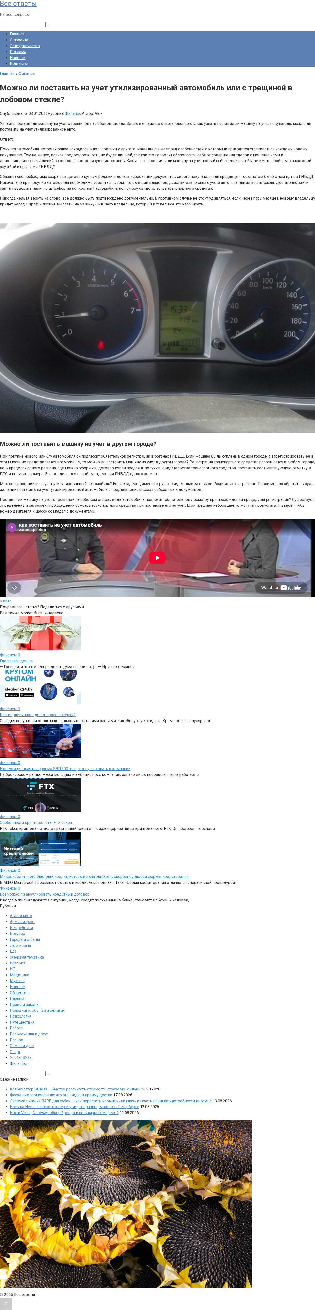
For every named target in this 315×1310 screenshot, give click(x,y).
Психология (21, 1016)
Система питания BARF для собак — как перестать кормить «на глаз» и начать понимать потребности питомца (111, 1101)
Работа (16, 1028)
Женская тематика (27, 957)
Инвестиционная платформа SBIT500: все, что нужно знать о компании (65, 768)
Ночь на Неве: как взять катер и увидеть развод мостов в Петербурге (74, 1107)
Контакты (19, 63)
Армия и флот (22, 921)
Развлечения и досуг (29, 1034)
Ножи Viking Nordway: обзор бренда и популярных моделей (64, 1112)
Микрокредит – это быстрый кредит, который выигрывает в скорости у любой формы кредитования (94, 876)
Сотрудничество (25, 46)
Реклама (18, 51)
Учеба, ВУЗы (21, 1057)
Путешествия (22, 1022)
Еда (13, 951)
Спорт (15, 1051)
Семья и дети (22, 1045)
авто (7, 601)
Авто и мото (21, 916)
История (17, 963)
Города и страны (25, 939)
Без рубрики (21, 927)
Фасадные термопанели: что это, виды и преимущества (61, 1095)
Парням (17, 998)
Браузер (17, 933)
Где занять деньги (16, 661)
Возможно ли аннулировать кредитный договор (45, 894)
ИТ (12, 969)
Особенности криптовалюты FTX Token (36, 822)
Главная (17, 34)
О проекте (19, 40)
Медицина (19, 975)
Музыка (17, 981)
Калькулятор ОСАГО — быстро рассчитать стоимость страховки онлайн (75, 1089)
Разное (16, 1040)
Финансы (73, 113)
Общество (19, 992)
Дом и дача (20, 945)
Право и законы (25, 1004)
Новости (17, 57)
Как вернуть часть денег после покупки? (38, 714)
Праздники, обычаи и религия (37, 1010)
